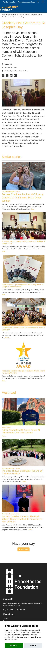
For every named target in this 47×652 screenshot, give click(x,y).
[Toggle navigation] (43, 2)
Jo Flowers (14, 67)
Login (33, 2)
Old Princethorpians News (11, 191)
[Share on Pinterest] (15, 76)
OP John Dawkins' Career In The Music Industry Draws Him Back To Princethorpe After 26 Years (22, 519)
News (3, 14)
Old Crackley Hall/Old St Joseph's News (21, 14)
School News (6, 427)
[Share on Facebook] (3, 76)
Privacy (5, 621)
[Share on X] (7, 76)
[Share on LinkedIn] (11, 76)
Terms (5, 618)
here (15, 639)
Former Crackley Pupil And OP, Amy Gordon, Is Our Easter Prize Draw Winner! (23, 197)
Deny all (33, 645)
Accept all (13, 645)
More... (32, 209)
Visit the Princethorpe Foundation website (17, 2)
